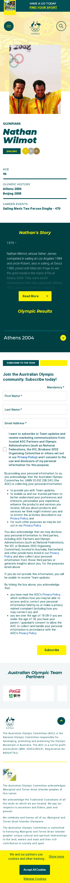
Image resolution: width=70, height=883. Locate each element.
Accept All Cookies (35, 870)
